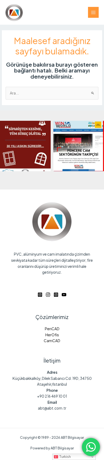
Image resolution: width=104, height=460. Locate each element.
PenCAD (52, 328)
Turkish (64, 457)
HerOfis (52, 335)
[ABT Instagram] (40, 294)
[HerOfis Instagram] (56, 294)
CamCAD (52, 340)
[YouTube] (64, 294)
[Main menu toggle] (93, 12)
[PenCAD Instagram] (48, 294)
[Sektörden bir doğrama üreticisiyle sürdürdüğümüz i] (25, 146)
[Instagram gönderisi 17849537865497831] (78, 146)
